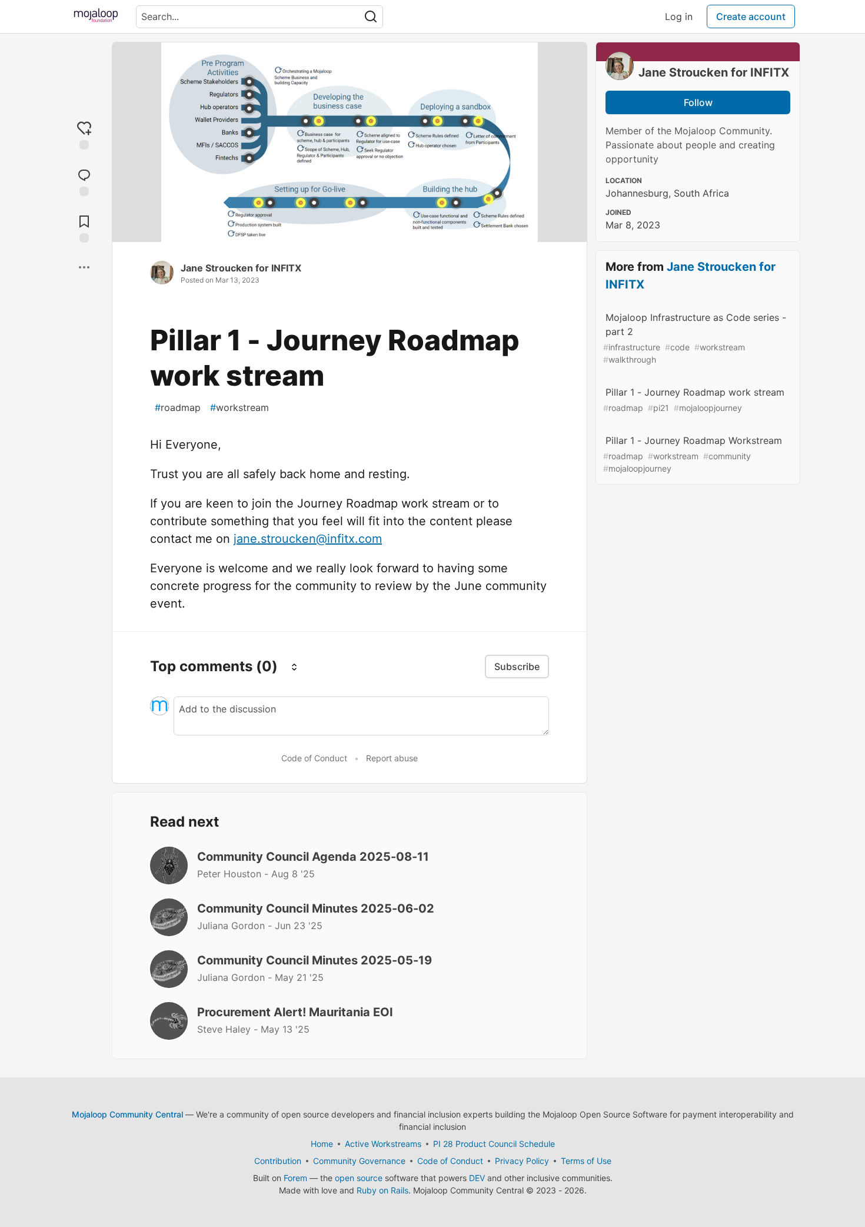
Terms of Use (586, 1161)
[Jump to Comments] (84, 181)
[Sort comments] (294, 666)
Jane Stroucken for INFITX (241, 268)
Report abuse (392, 758)
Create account (751, 16)
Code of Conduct (314, 758)
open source (358, 1178)
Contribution (277, 1161)
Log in (679, 16)
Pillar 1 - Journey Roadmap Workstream (692, 454)
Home (322, 1144)
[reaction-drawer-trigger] (84, 134)
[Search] (370, 17)
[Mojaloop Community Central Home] (96, 16)
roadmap (178, 407)
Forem (295, 1178)
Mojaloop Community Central (127, 1114)
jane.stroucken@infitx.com (308, 539)
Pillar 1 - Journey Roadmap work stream (693, 399)
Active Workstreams (383, 1144)
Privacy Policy (522, 1161)
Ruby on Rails (382, 1190)
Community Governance (359, 1161)
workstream (239, 407)
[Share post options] (84, 267)
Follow (698, 102)
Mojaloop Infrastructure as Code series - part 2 (694, 337)
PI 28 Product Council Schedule (494, 1144)
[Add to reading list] (84, 227)
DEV (477, 1178)
